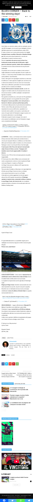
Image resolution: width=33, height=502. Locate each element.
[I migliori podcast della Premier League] (5, 479)
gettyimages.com (10, 272)
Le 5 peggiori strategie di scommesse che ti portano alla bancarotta (19, 389)
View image (4, 272)
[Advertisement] (16, 205)
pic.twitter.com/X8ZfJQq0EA (9, 127)
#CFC (26, 224)
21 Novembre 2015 (24, 131)
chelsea (8, 355)
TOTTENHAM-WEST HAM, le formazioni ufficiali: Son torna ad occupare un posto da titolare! (24, 376)
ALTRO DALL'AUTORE (20, 383)
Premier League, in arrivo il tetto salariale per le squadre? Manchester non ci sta (19, 397)
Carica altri (16, 485)
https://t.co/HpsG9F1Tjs (8, 298)
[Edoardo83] (5, 344)
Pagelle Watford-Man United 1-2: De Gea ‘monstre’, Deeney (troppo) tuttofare (9, 375)
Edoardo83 (5, 16)
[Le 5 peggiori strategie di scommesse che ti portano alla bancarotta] (5, 389)
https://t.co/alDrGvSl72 (8, 225)
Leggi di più (18, 7)
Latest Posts (10, 337)
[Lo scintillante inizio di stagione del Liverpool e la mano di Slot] (5, 404)
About (3, 337)
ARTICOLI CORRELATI (7, 383)
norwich (13, 355)
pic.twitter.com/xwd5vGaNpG (21, 298)
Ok (12, 7)
